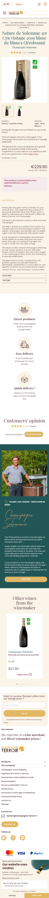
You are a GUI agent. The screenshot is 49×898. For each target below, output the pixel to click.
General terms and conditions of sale (17, 777)
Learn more (33, 154)
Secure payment (8, 781)
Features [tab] (7, 276)
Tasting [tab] (6, 280)
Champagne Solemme (24, 47)
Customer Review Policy (11, 796)
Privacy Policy (7, 789)
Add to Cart (22, 674)
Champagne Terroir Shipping (14, 769)
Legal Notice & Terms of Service (15, 773)
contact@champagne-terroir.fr (21, 816)
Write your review (33, 434)
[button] (4, 647)
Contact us (6, 800)
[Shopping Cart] (45, 4)
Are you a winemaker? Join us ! (14, 785)
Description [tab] (8, 200)
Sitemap (5, 804)
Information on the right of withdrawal (18, 793)
